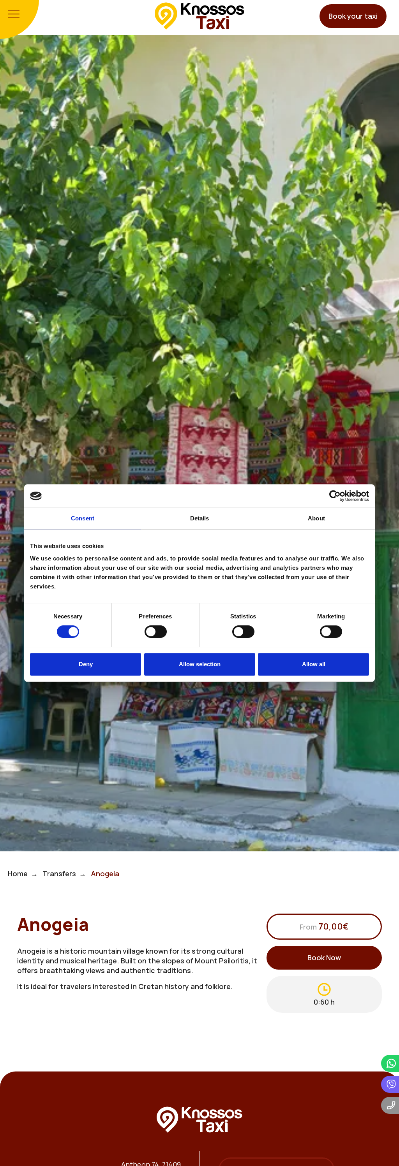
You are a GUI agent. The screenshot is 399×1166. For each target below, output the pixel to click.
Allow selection (200, 664)
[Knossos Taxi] (199, 15)
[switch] (156, 631)
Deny (86, 664)
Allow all (313, 664)
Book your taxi (353, 16)
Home (18, 873)
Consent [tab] (82, 518)
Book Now (324, 957)
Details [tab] (199, 518)
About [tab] (316, 518)
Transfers (59, 873)
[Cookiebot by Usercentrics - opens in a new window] (335, 496)
